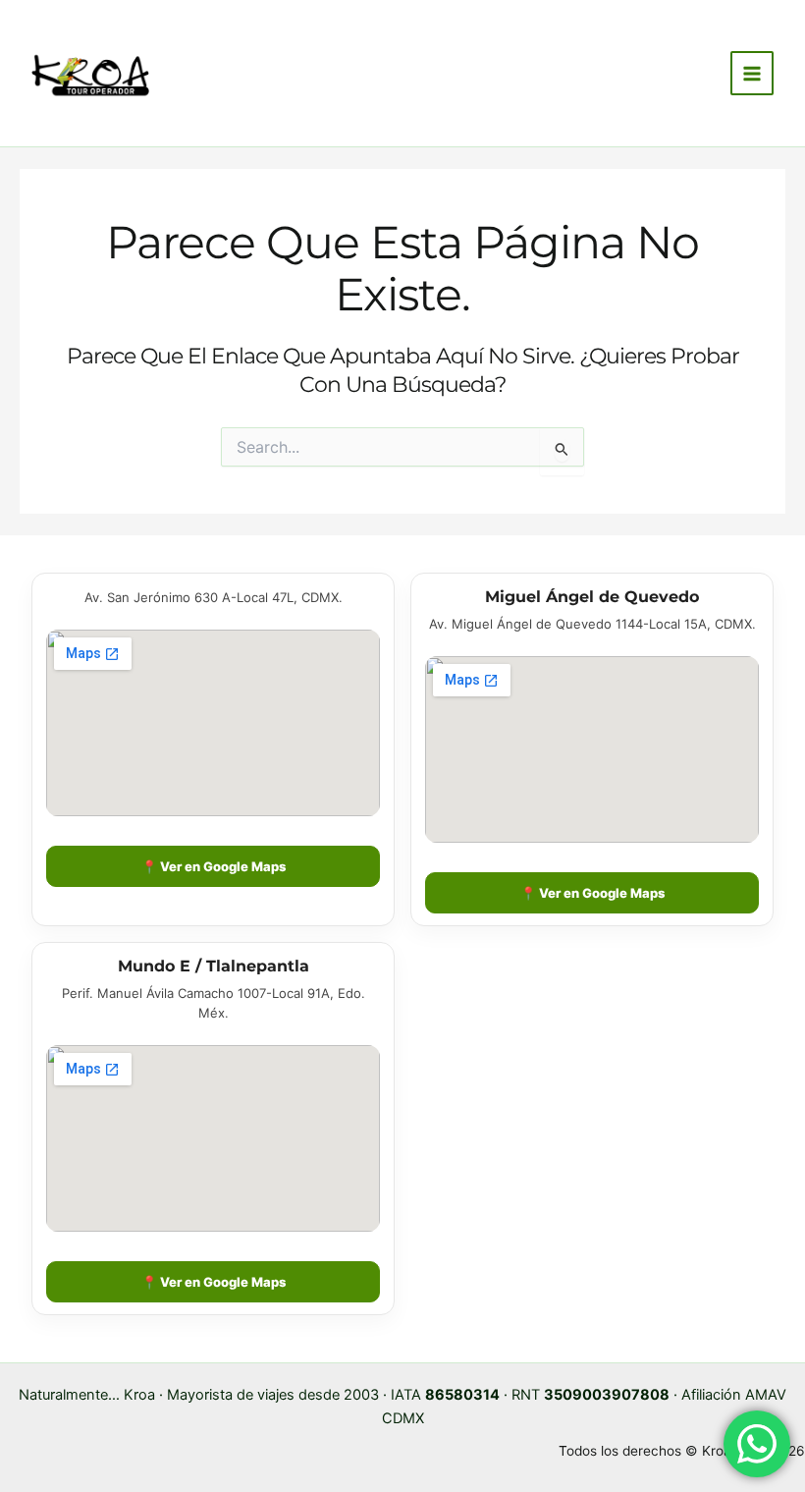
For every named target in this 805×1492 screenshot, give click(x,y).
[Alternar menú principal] (752, 72)
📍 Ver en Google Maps (213, 866)
